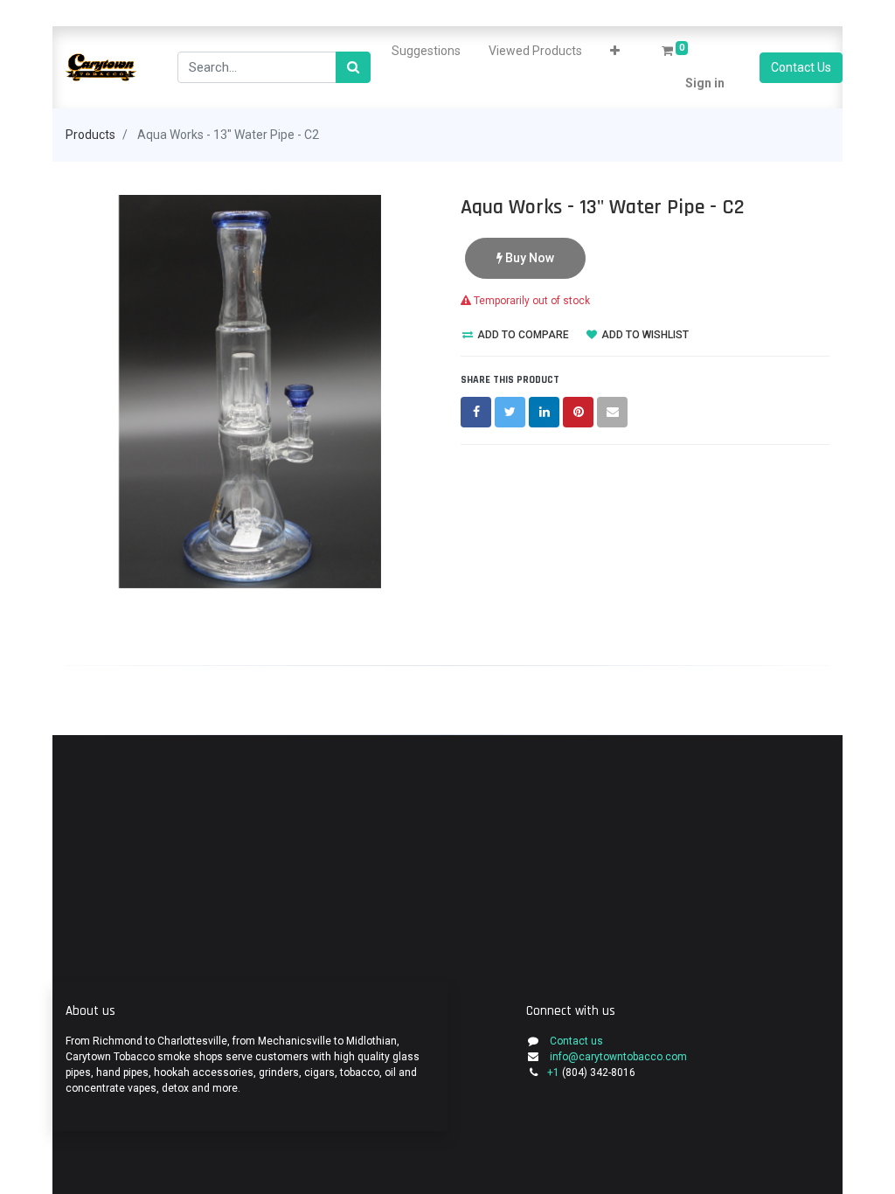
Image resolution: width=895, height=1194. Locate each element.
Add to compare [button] (522, 335)
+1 (554, 1072)
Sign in (705, 83)
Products (90, 135)
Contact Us (801, 67)
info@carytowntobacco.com (618, 1057)
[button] (615, 51)
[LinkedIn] (544, 412)
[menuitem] (426, 51)
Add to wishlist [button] (644, 335)
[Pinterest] (578, 412)
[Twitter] (510, 412)
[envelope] (612, 412)
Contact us (576, 1041)
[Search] (353, 68)
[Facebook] (476, 412)
